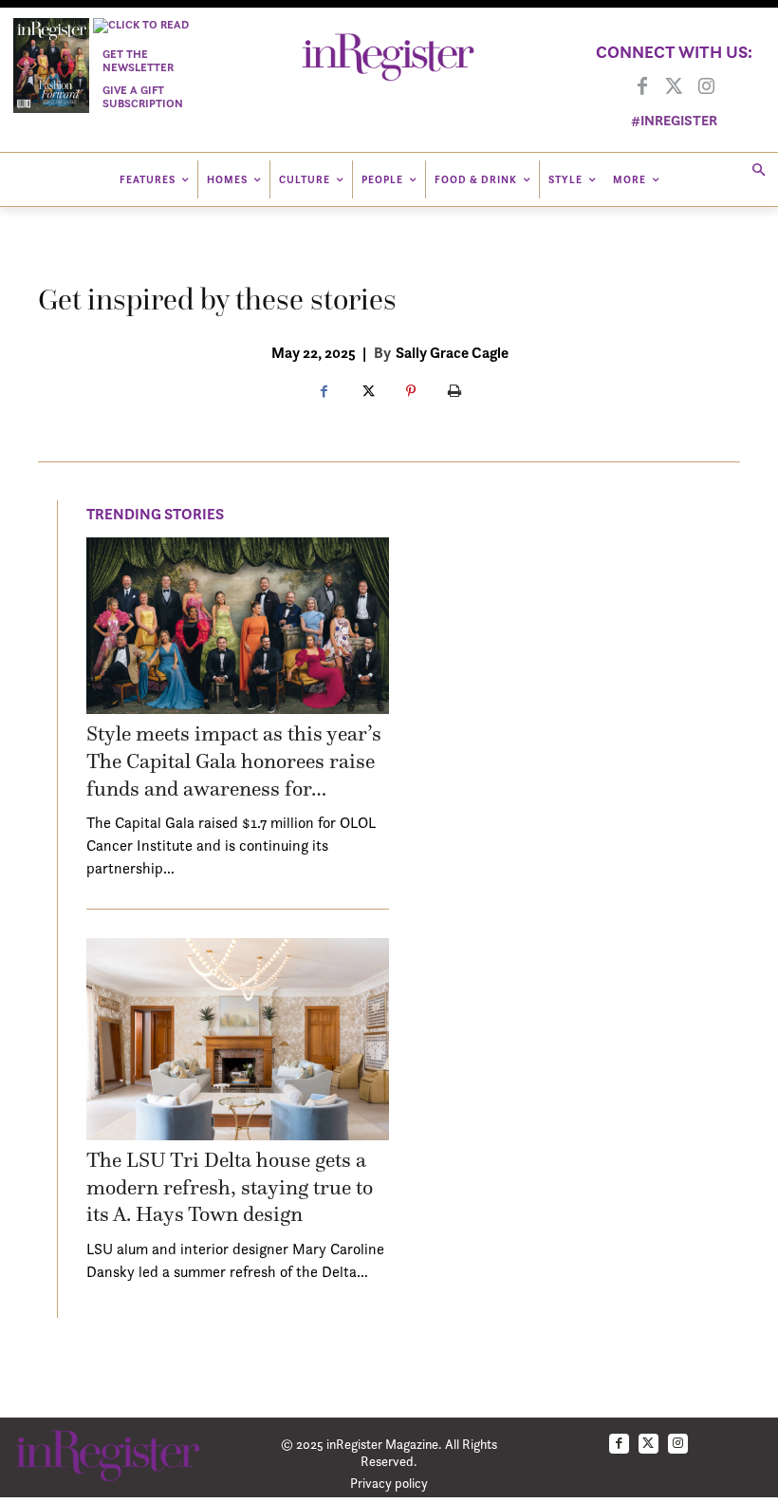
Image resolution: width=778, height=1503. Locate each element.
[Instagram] (707, 87)
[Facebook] (642, 87)
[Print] (454, 392)
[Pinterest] (411, 392)
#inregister (674, 120)
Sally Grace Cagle (452, 352)
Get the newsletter (138, 60)
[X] (367, 392)
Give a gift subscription (142, 96)
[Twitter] (674, 87)
